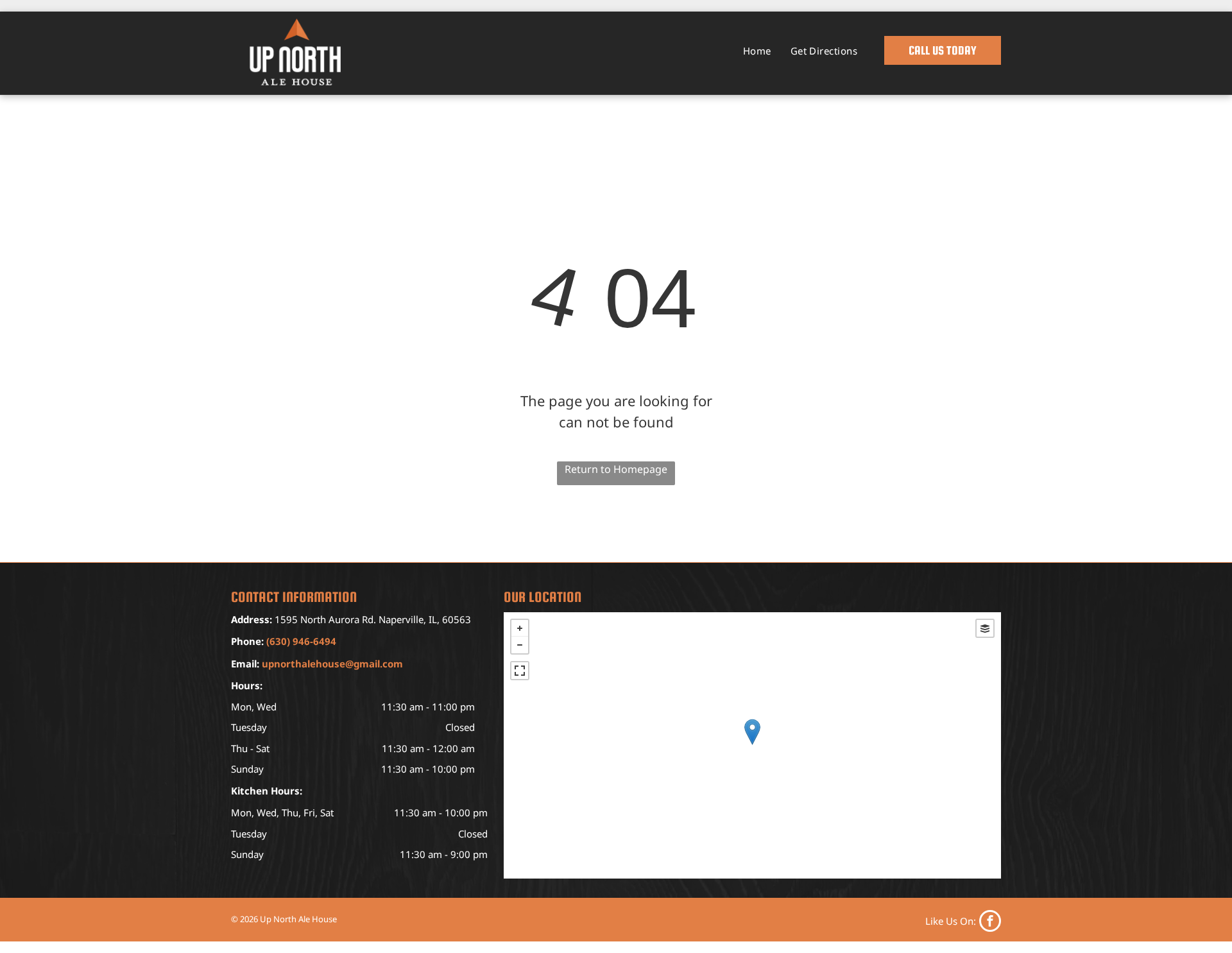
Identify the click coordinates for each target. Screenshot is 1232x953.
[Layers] (985, 628)
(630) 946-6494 (301, 641)
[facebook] (963, 921)
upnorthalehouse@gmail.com (332, 663)
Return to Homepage (616, 469)
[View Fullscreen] (519, 670)
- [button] (519, 645)
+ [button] (519, 628)
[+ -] (752, 745)
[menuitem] (757, 51)
